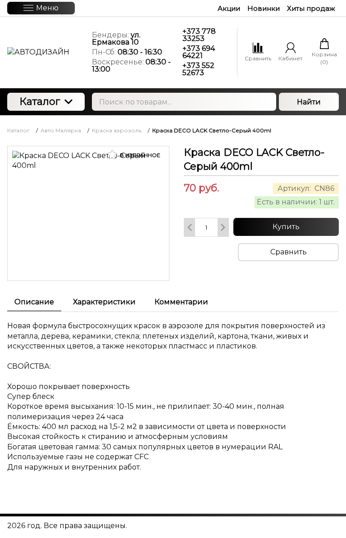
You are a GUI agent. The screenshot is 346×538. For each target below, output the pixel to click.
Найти (309, 102)
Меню (47, 8)
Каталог (39, 101)
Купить (286, 226)
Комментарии (181, 302)
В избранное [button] (139, 155)
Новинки (263, 8)
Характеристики (104, 302)
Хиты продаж (311, 8)
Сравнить (288, 252)
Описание (34, 302)
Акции (229, 8)
